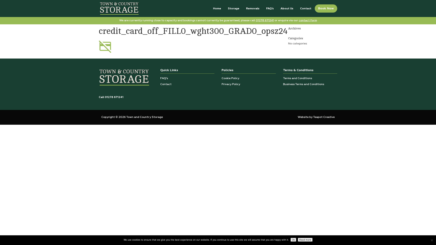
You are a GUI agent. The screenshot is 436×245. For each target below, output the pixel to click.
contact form (308, 20)
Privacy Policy (231, 84)
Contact (305, 8)
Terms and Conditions (297, 78)
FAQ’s (270, 8)
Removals (252, 8)
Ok (293, 239)
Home (217, 8)
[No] (431, 240)
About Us (287, 8)
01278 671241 (265, 20)
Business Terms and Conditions (303, 84)
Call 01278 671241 (111, 97)
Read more (305, 239)
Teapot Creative (324, 117)
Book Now (326, 8)
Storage (233, 8)
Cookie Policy (230, 78)
